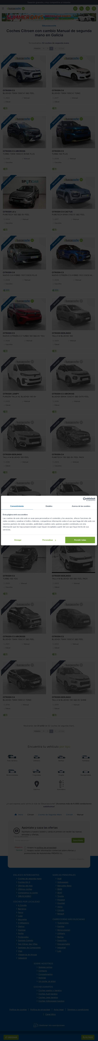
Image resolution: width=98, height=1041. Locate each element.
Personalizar (47, 540)
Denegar (17, 540)
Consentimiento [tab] (17, 506)
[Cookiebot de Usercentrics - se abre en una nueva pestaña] (84, 499)
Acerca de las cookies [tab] (81, 506)
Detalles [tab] (49, 506)
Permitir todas (80, 540)
